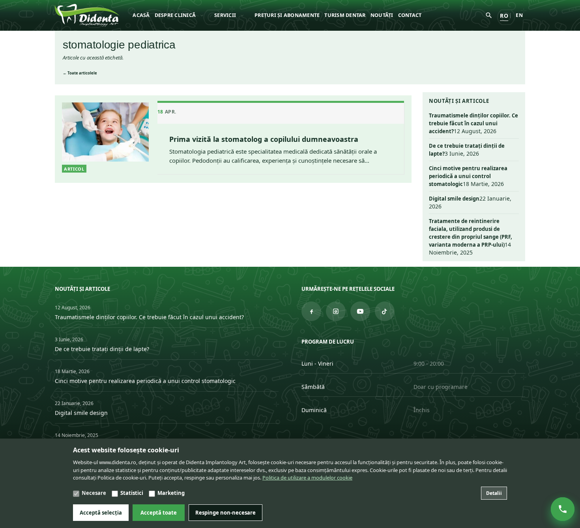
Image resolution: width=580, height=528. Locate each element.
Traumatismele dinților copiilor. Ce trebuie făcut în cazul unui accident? (473, 123)
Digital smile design (454, 198)
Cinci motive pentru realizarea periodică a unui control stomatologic (468, 176)
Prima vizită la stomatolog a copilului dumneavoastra (263, 139)
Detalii (494, 493)
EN (519, 15)
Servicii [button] (225, 15)
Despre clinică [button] (175, 15)
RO (504, 15)
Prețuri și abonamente (287, 15)
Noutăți (381, 15)
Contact (410, 15)
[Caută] (489, 15)
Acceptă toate (158, 512)
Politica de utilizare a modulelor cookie (307, 477)
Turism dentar (344, 15)
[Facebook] (311, 311)
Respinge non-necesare (225, 512)
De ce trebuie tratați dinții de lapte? (102, 349)
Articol (74, 169)
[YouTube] (360, 311)
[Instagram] (336, 311)
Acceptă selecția (101, 512)
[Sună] (562, 509)
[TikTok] (385, 311)
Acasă (141, 15)
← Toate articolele (80, 73)
